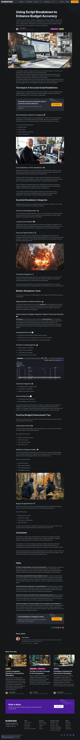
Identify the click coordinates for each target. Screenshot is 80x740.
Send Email (68, 725)
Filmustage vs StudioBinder (55, 727)
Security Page (68, 728)
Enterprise (41, 728)
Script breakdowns (22, 132)
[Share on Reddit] (59, 628)
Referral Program (42, 722)
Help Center (68, 722)
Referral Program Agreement (30, 728)
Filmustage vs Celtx (54, 722)
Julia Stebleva (23, 28)
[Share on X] (52, 628)
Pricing (35, 1)
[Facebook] (65, 735)
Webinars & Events (43, 723)
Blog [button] (40, 1)
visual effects (42, 95)
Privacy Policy (27, 723)
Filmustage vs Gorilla (54, 725)
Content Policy (27, 725)
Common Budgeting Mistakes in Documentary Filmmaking (15, 673)
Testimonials (29, 1)
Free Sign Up (56, 104)
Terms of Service (27, 722)
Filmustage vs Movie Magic (55, 728)
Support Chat (68, 723)
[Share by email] (63, 628)
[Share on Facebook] (54, 628)
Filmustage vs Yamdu (54, 723)
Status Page (68, 727)
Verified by (10, 737)
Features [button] (21, 1)
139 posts (36, 643)
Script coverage (33, 668)
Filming (18, 224)
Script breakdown (54, 28)
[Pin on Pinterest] (61, 628)
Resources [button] (47, 1)
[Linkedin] (71, 735)
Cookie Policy (27, 727)
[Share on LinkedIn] (56, 628)
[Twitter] (61, 735)
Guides (40, 727)
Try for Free (74, 1)
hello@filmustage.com (11, 726)
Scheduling (56, 668)
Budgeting (61, 28)
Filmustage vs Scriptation (55, 730)
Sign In (67, 1)
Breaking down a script (22, 204)
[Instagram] (67, 735)
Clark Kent (35, 692)
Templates (41, 725)
